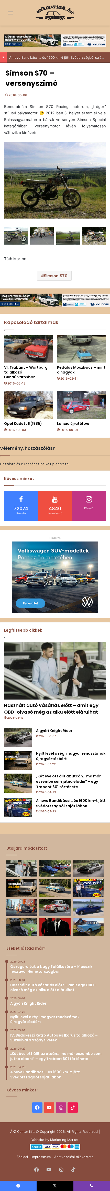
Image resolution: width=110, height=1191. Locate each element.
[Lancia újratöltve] (81, 405)
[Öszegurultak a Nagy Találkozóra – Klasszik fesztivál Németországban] (54, 868)
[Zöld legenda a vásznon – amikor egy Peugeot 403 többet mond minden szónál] (54, 927)
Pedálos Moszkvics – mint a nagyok (81, 370)
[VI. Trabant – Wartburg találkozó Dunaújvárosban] (28, 349)
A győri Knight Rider (54, 730)
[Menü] (6, 14)
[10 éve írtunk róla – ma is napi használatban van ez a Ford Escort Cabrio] (88, 907)
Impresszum (41, 1157)
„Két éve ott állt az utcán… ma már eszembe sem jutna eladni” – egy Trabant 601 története (68, 781)
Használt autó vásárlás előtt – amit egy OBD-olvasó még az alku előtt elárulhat (51, 708)
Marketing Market (64, 1140)
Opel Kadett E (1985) (23, 423)
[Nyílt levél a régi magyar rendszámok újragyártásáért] (18, 760)
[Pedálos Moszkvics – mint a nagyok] (81, 349)
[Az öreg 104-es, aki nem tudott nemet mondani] (21, 907)
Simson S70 (56, 275)
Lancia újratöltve (73, 423)
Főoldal (22, 1157)
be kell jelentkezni (54, 464)
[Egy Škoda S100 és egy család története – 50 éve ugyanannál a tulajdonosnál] (88, 927)
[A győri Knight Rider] (18, 737)
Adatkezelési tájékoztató (74, 1157)
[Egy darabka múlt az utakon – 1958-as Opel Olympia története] (21, 927)
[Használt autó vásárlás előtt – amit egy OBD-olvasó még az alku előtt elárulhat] (55, 671)
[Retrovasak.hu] (55, 13)
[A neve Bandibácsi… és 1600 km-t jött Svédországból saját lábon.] (18, 807)
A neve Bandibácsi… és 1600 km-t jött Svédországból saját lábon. (71, 803)
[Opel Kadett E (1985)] (28, 405)
